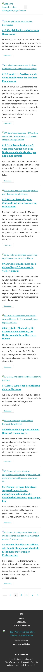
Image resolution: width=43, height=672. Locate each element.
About (21, 618)
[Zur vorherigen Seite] (5, 595)
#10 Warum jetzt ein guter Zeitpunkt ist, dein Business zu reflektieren (19, 203)
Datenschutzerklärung (21, 625)
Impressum (21, 622)
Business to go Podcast (23, 659)
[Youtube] (26, 648)
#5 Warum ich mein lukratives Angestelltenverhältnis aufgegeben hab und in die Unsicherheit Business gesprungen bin (21, 494)
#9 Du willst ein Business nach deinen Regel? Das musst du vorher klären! (19, 267)
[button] (25, 7)
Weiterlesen (9, 55)
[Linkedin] (21, 648)
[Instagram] (17, 648)
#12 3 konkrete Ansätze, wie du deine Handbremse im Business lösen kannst (19, 77)
